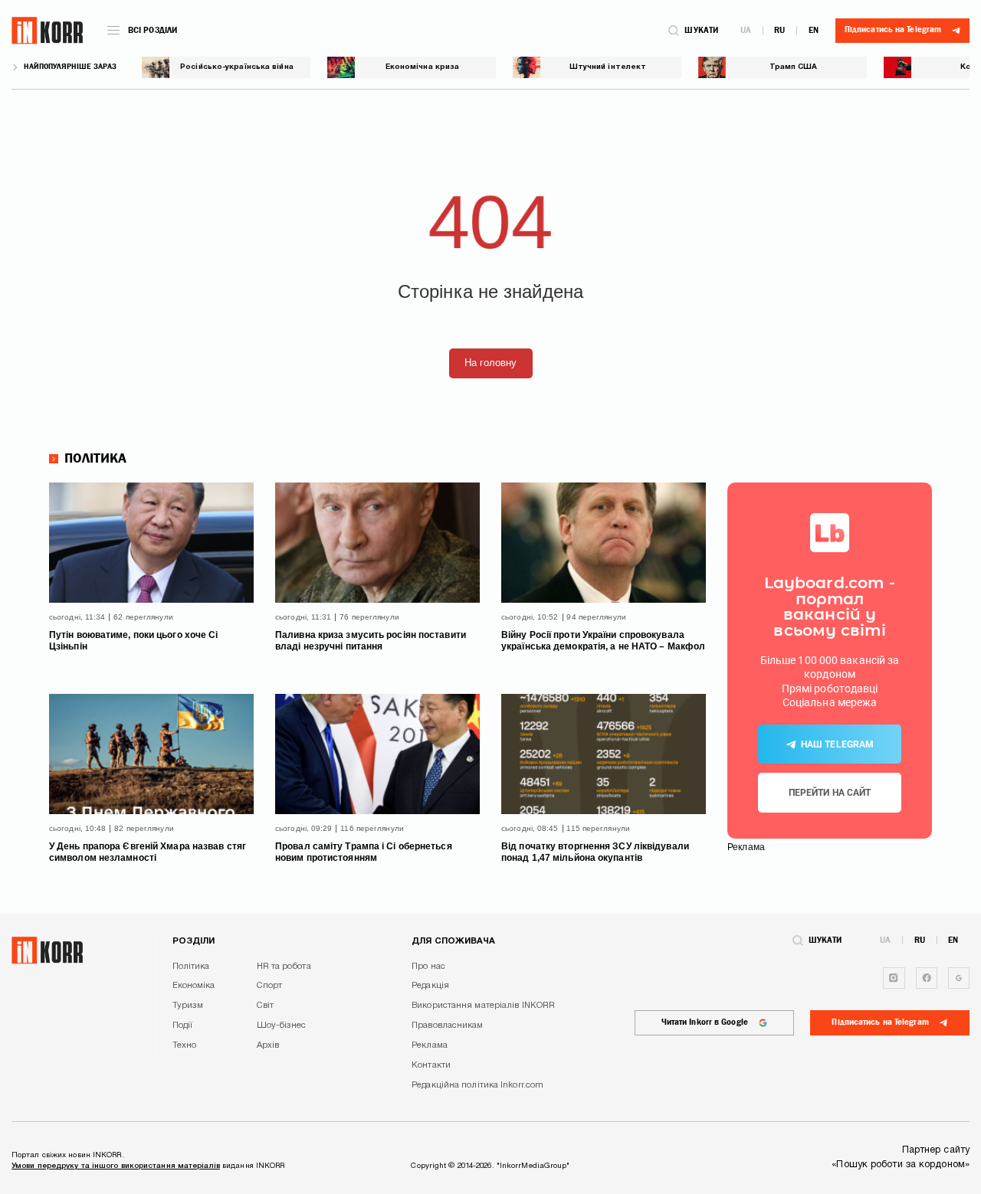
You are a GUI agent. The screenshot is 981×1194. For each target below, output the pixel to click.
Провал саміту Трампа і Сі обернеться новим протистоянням (363, 852)
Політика (95, 458)
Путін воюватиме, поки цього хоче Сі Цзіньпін (133, 641)
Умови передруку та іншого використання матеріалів (115, 1166)
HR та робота (284, 966)
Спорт (270, 986)
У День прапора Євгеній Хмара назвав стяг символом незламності (147, 852)
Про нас (428, 966)
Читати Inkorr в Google (704, 1022)
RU (779, 30)
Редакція (430, 986)
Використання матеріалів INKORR (483, 1005)
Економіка (193, 986)
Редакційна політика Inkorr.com (477, 1085)
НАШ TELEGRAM (837, 744)
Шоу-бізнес (282, 1025)
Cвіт (265, 1005)
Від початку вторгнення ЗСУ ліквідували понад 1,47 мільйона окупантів (595, 852)
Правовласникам (447, 1025)
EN (814, 30)
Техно (184, 1045)
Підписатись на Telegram (880, 1022)
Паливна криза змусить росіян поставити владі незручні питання (370, 641)
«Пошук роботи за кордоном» (901, 1164)
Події (182, 1025)
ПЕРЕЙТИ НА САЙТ (830, 792)
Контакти (431, 1065)
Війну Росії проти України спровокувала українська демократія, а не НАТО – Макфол (603, 641)
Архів (268, 1045)
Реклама (430, 1045)
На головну (490, 363)
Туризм (188, 1005)
